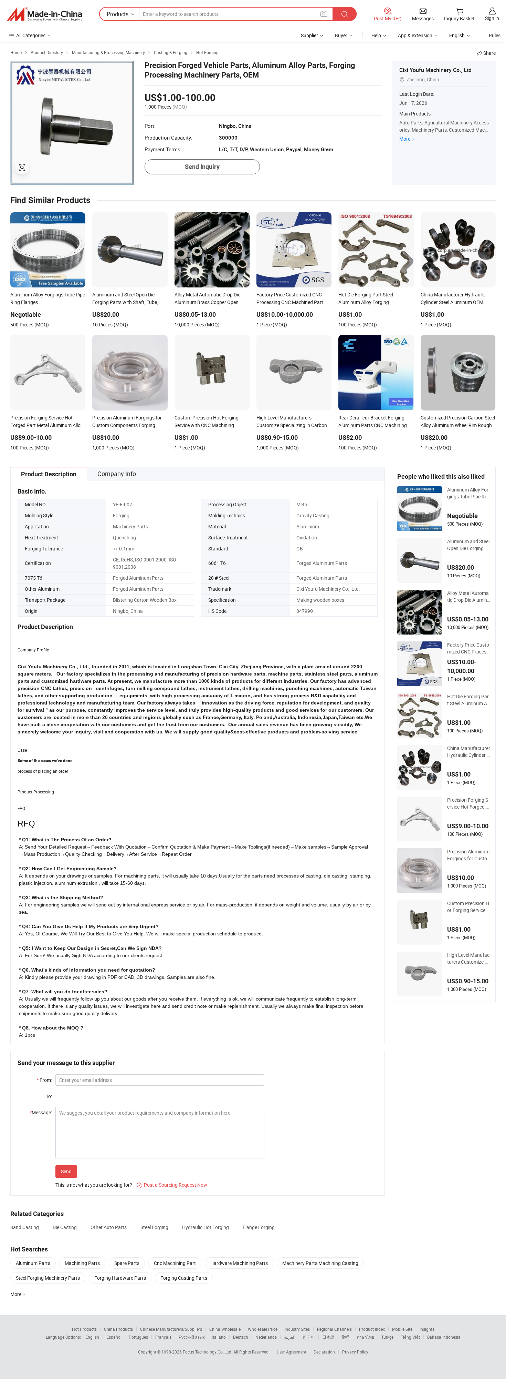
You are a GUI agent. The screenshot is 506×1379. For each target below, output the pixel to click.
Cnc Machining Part (175, 1263)
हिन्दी (345, 1337)
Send (66, 1171)
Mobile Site (402, 1329)
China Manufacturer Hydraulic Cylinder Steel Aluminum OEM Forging (468, 752)
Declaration (324, 1352)
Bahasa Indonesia (444, 1337)
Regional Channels (334, 1329)
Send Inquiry (202, 166)
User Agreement (291, 1352)
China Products (118, 1329)
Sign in (492, 18)
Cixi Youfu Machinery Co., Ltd (435, 70)
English (92, 1337)
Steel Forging (154, 1227)
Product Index (372, 1329)
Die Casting (65, 1227)
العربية (289, 1337)
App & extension (415, 35)
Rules (494, 35)
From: (44, 1080)
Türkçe (387, 1337)
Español (114, 1337)
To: (49, 1096)
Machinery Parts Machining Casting (320, 1263)
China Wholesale (225, 1329)
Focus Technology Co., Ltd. (208, 1352)
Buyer (341, 35)
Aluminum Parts (33, 1263)
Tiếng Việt (410, 1337)
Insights (427, 1329)
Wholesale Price (262, 1329)
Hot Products (84, 1329)
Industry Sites (297, 1329)
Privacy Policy (355, 1352)
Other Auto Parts (109, 1227)
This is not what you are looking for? (93, 1185)
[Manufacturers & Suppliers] (44, 14)
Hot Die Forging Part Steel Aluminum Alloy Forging (468, 700)
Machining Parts (82, 1263)
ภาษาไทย (365, 1337)
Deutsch (240, 1337)
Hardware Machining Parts (239, 1263)
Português (138, 1337)
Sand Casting (24, 1227)
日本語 (328, 1337)
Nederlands (266, 1337)
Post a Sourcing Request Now (172, 1185)
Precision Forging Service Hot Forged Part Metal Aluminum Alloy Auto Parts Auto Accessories (468, 803)
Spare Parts (126, 1263)
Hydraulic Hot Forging (205, 1227)
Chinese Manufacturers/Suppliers (171, 1329)
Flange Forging (259, 1227)
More (404, 138)
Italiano (219, 1337)
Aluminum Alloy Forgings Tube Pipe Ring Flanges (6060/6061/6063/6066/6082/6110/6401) (468, 493)
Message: (41, 1112)
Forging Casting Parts (183, 1278)
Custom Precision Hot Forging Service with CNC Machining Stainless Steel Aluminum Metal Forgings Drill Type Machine (468, 907)
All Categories (30, 35)
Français (163, 1337)
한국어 (309, 1337)
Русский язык (191, 1337)
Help (376, 35)
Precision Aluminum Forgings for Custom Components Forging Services (468, 855)
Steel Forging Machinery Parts (48, 1278)
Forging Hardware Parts (120, 1278)
